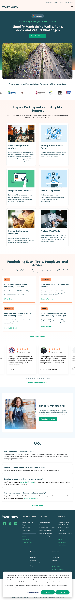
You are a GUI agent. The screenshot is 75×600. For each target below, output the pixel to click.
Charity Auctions (45, 522)
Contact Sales (26, 539)
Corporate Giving (45, 536)
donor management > (31, 498)
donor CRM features (27, 482)
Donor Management (46, 530)
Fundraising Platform (64, 522)
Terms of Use (45, 597)
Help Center (48, 2)
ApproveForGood (63, 528)
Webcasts (33, 560)
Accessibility (53, 597)
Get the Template (47, 299)
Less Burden (26, 528)
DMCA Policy (60, 597)
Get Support (62, 542)
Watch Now (8, 299)
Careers (54, 560)
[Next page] (73, 359)
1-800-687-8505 (27, 542)
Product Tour (62, 545)
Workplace (61, 530)
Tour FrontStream (38, 36)
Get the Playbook (10, 328)
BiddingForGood (63, 525)
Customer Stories (35, 563)
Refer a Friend (56, 566)
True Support (26, 530)
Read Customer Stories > (37, 383)
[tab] (26, 379)
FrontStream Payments (65, 533)
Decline (62, 592)
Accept (48, 592)
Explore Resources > (37, 336)
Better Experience (27, 522)
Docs (61, 2)
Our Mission (55, 557)
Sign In (56, 2)
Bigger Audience (27, 525)
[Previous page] (1, 359)
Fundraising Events (45, 525)
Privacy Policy (38, 597)
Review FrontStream (58, 569)
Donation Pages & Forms (47, 528)
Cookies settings (33, 592)
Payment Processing (46, 533)
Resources (33, 557)
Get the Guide (46, 326)
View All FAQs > (37, 505)
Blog (31, 566)
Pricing (24, 537)
